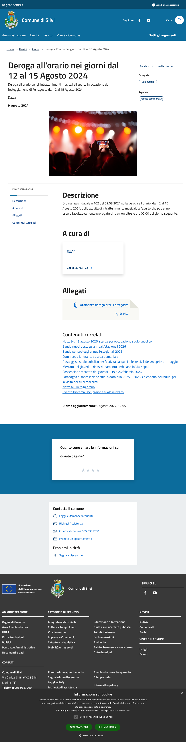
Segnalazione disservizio (63, 677)
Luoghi (144, 649)
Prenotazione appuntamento (66, 672)
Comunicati (147, 627)
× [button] (182, 693)
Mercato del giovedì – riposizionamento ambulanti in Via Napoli (105, 366)
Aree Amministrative (15, 627)
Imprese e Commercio (61, 637)
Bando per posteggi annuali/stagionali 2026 (92, 351)
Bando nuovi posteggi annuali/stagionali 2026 (94, 346)
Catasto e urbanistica (61, 642)
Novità (23, 49)
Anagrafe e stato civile (62, 622)
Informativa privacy (106, 685)
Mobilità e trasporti (60, 647)
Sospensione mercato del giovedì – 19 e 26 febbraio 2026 (102, 371)
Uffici (5, 632)
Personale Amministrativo (18, 647)
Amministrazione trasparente (112, 672)
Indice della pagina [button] (22, 189)
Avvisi (35, 49)
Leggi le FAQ (56, 682)
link (128, 710)
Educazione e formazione (109, 622)
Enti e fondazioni (13, 637)
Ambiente (100, 642)
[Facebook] (138, 20)
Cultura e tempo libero (62, 627)
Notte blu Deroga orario (78, 386)
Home (10, 49)
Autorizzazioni (103, 652)
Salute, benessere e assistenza (113, 647)
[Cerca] (179, 20)
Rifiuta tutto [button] (107, 726)
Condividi (145, 66)
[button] (93, 735)
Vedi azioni (164, 66)
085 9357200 (23, 687)
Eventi (143, 654)
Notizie (144, 622)
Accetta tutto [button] (79, 727)
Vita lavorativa (57, 632)
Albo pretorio (102, 677)
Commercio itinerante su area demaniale (90, 356)
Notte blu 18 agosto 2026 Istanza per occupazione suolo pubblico (107, 341)
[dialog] (93, 715)
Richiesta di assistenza (62, 687)
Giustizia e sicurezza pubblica (112, 627)
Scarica (123, 313)
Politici (6, 642)
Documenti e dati (13, 652)
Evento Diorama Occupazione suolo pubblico (93, 392)
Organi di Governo (13, 622)
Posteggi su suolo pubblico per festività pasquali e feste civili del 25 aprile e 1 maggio (120, 361)
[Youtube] (147, 20)
